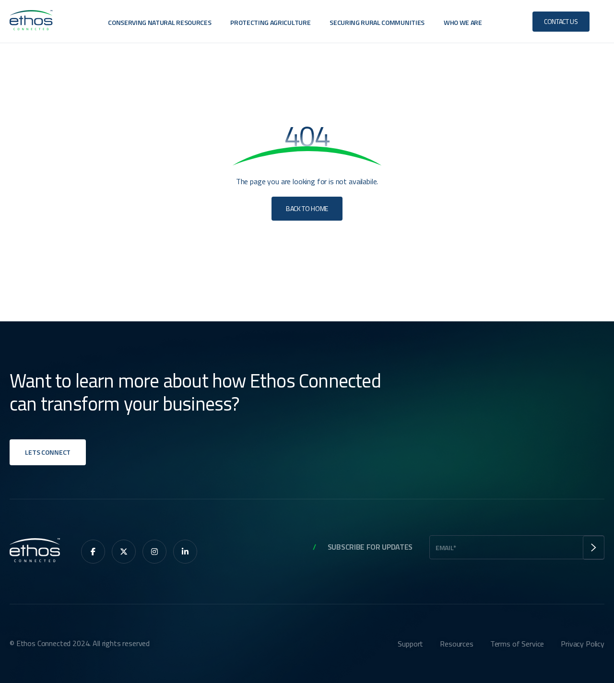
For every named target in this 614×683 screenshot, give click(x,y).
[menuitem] (93, 552)
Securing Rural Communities (377, 22)
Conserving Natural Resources (159, 22)
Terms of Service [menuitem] (517, 643)
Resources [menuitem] (456, 643)
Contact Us (561, 21)
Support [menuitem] (410, 643)
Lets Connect (48, 452)
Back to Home (307, 208)
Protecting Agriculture (270, 22)
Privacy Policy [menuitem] (582, 643)
